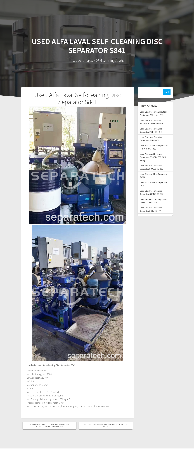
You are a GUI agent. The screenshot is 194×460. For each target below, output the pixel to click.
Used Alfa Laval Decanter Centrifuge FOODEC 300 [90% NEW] (153, 157)
